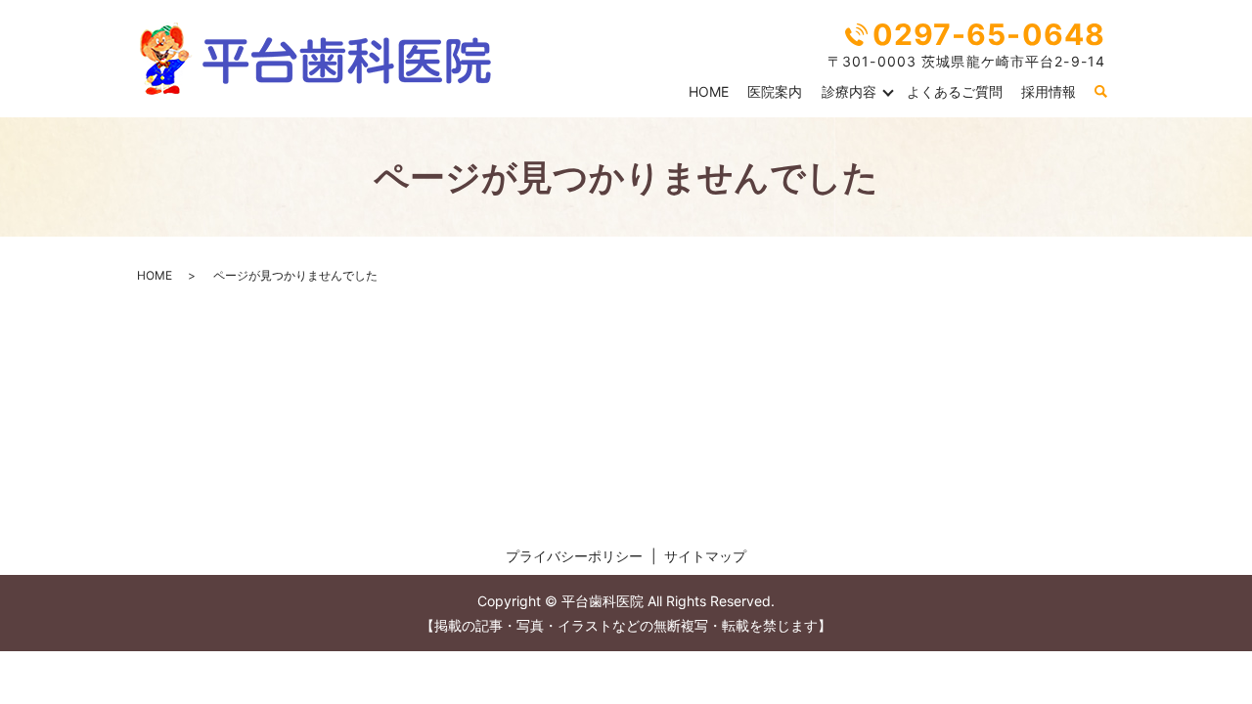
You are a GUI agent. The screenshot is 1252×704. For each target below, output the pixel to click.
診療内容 (849, 91)
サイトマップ (705, 556)
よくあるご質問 (955, 91)
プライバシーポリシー (574, 556)
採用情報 (1048, 91)
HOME (709, 91)
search (1100, 92)
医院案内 (774, 91)
